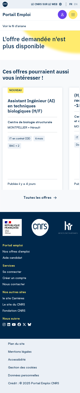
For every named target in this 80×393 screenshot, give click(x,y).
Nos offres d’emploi (16, 251)
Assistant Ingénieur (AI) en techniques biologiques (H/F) (31, 106)
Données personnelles (23, 375)
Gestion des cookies (22, 367)
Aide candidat (12, 257)
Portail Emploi (17, 14)
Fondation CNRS (14, 310)
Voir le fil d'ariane (14, 26)
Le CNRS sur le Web (44, 4)
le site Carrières (13, 298)
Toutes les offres (37, 197)
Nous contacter (14, 284)
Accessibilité (17, 359)
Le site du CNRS (14, 304)
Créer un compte (14, 278)
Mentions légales (20, 351)
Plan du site (16, 343)
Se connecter (12, 271)
